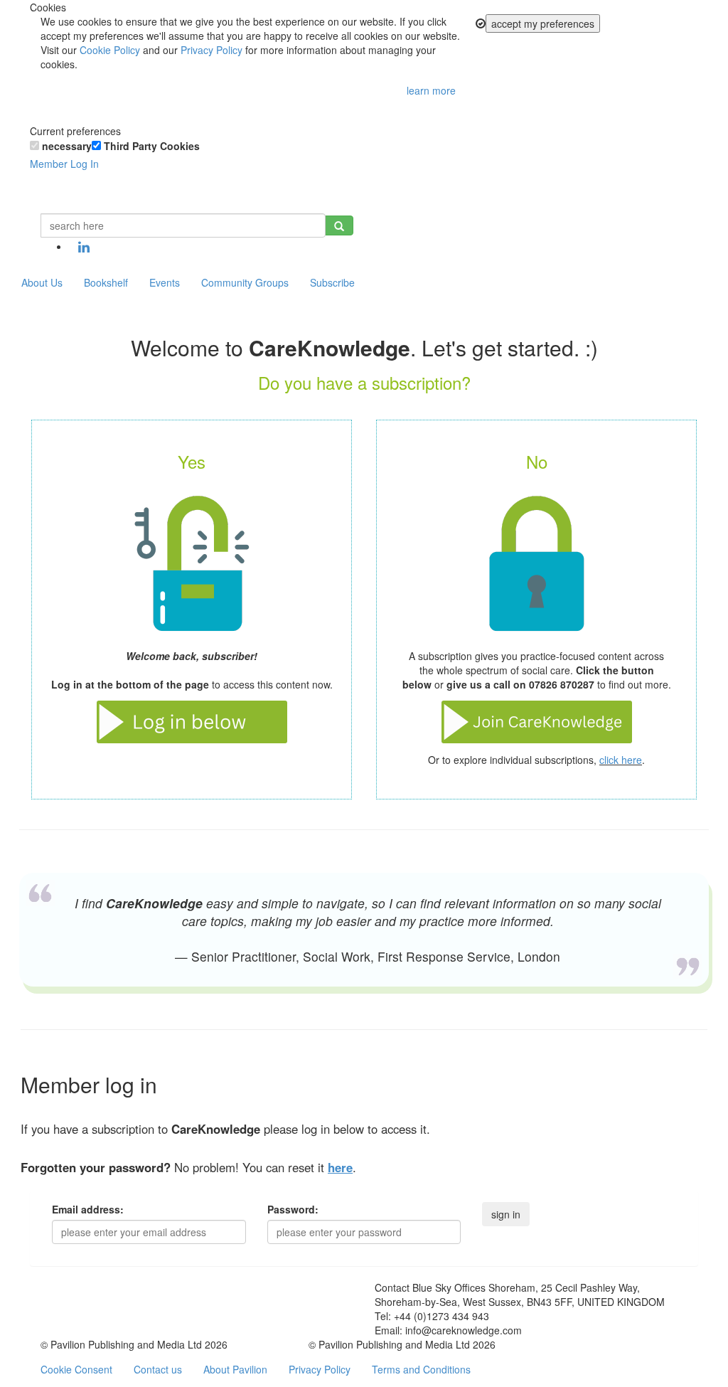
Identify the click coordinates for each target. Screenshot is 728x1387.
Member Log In (64, 163)
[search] (339, 225)
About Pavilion (235, 1369)
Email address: (88, 1209)
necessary (65, 146)
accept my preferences (542, 23)
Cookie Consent (76, 1369)
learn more (431, 90)
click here (620, 760)
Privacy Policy (211, 50)
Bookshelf (106, 282)
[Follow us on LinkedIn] (84, 247)
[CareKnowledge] (51, 195)
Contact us (158, 1369)
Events (164, 282)
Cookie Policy (110, 50)
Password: (292, 1209)
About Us (42, 282)
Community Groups (245, 282)
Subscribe (332, 282)
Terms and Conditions (421, 1369)
